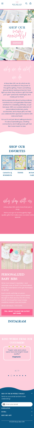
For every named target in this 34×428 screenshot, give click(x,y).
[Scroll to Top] (30, 418)
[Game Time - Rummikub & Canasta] (7, 162)
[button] (30, 3)
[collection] (20, 162)
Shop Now (17, 43)
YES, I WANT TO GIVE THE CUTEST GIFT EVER (17, 312)
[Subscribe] (30, 404)
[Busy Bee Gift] (17, 3)
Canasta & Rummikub (7, 174)
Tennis (20, 173)
